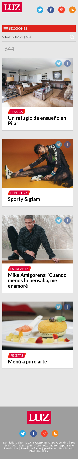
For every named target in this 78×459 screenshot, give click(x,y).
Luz (12, 7)
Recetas (16, 355)
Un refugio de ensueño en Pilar (37, 120)
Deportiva (18, 193)
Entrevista (19, 269)
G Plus (61, 9)
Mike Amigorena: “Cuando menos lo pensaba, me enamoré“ (37, 280)
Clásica (16, 112)
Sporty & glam (24, 199)
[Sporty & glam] (37, 186)
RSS (72, 9)
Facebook (50, 9)
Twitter (40, 9)
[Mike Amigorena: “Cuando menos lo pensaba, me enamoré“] (37, 262)
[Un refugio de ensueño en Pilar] (37, 105)
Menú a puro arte (27, 361)
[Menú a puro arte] (37, 349)
